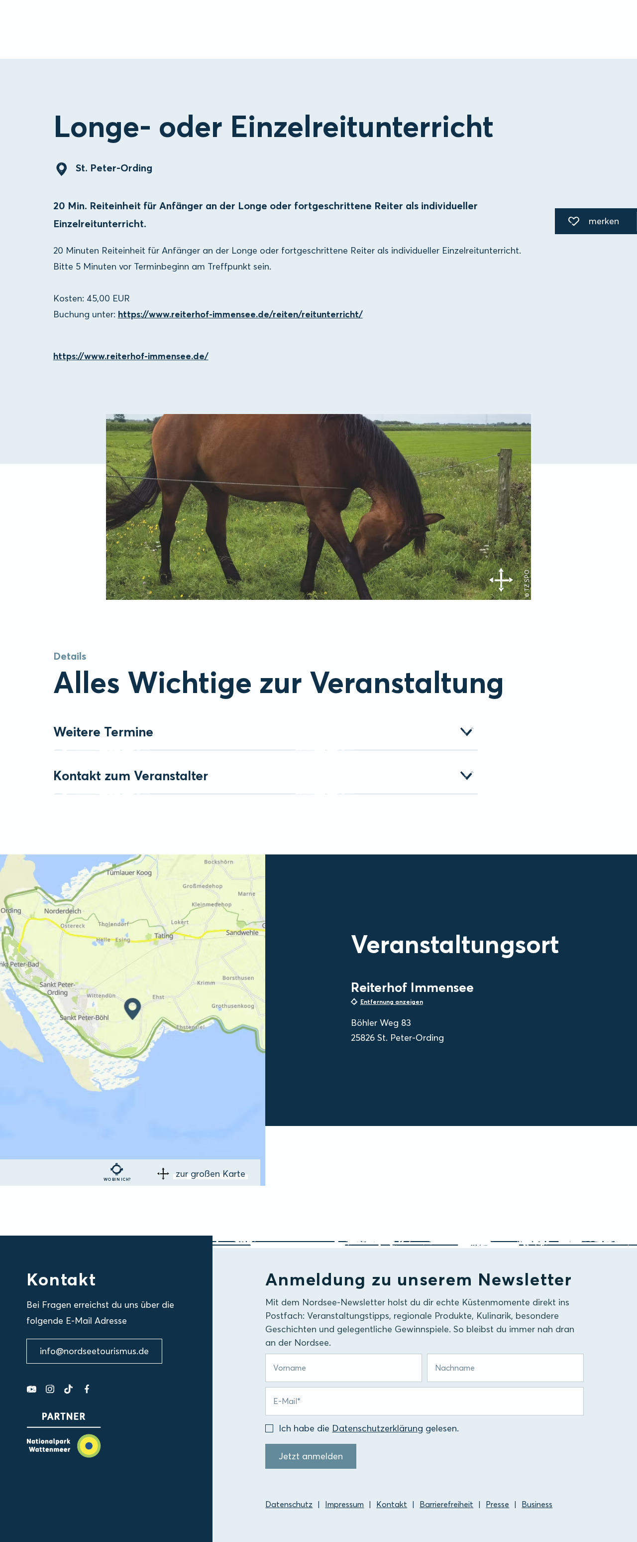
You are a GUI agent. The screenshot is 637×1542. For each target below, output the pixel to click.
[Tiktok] (68, 1389)
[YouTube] (31, 1389)
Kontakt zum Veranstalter (130, 776)
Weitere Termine (103, 732)
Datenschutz (289, 1504)
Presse (497, 1504)
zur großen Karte (210, 1173)
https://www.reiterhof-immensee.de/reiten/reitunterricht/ (240, 314)
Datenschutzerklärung (377, 1428)
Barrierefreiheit (446, 1504)
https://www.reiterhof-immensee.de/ (131, 356)
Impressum (344, 1504)
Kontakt (391, 1504)
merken (587, 222)
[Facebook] (87, 1389)
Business (537, 1504)
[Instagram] (50, 1389)
